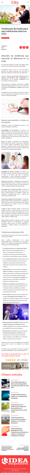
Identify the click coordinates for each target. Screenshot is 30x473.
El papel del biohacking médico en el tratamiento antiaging (19, 396)
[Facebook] (20, 47)
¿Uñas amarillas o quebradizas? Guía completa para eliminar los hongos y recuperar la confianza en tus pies (19, 432)
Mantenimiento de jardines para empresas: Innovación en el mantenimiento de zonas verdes (19, 408)
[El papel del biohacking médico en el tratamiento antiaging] (5, 395)
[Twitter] (24, 47)
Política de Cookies (24, 472)
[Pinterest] (27, 47)
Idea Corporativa (5, 37)
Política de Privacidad (13, 472)
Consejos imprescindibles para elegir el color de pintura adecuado (22, 448)
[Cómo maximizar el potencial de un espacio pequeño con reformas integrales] (5, 419)
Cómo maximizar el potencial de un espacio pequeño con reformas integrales (18, 420)
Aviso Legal (4, 472)
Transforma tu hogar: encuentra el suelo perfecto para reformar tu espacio (7, 448)
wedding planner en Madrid (15, 69)
